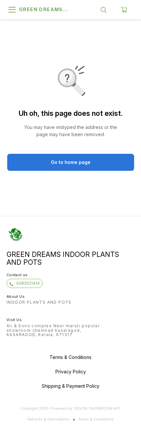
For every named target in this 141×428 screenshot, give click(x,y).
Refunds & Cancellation (49, 419)
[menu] (12, 9)
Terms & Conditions (96, 419)
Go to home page (71, 162)
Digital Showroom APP (97, 408)
